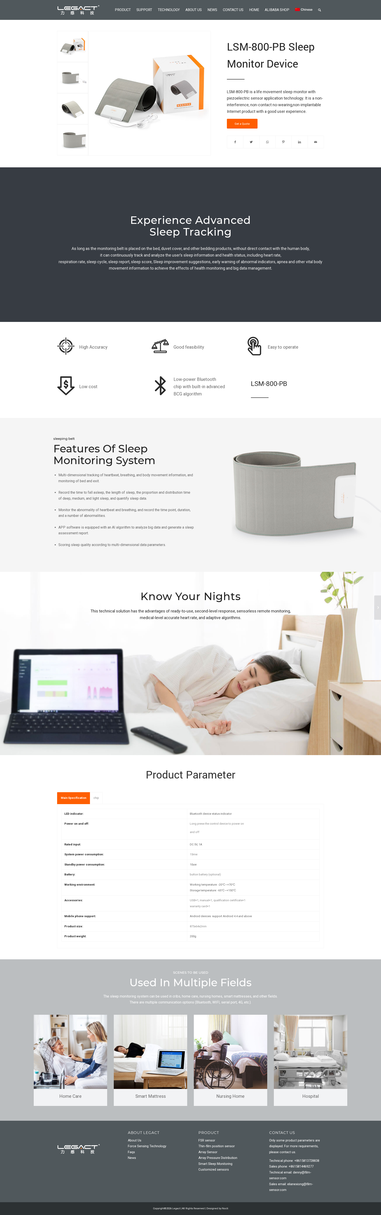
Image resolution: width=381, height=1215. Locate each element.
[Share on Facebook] (235, 142)
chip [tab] (96, 797)
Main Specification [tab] (73, 797)
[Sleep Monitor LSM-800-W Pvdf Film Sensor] (377, 607)
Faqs (131, 1152)
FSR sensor (206, 1140)
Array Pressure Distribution (217, 1158)
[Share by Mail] (316, 142)
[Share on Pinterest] (283, 142)
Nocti (225, 1208)
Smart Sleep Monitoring (215, 1164)
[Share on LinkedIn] (300, 142)
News (132, 1158)
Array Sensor (207, 1152)
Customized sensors (213, 1170)
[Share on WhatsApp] (267, 142)
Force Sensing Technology (147, 1146)
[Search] (319, 10)
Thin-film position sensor (216, 1146)
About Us (134, 1140)
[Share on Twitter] (251, 142)
